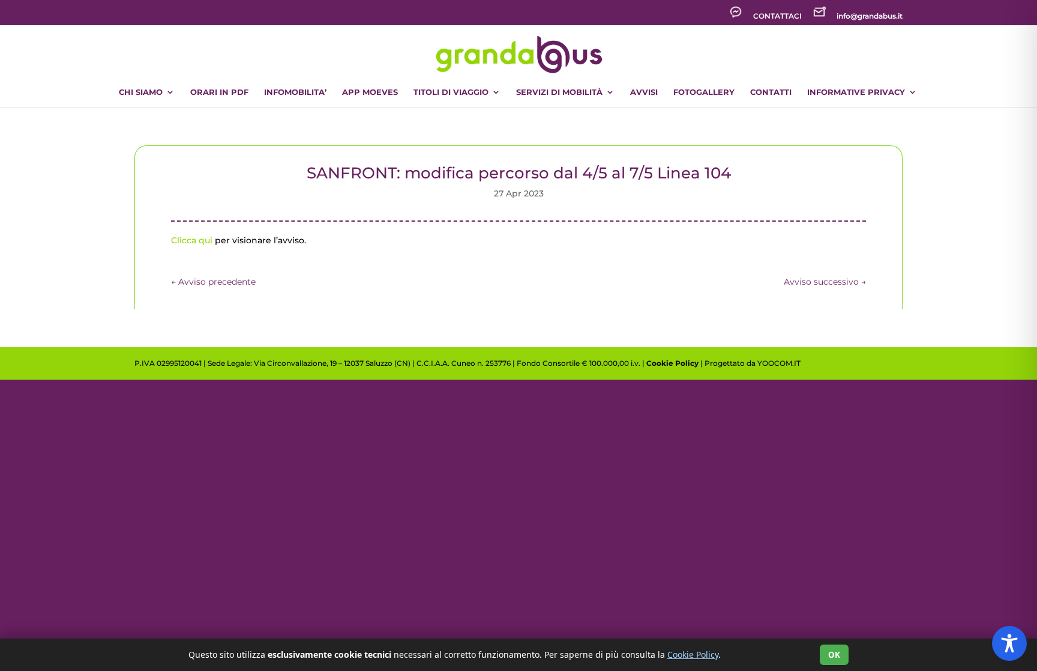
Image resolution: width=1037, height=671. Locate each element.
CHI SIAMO (141, 92)
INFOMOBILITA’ (295, 92)
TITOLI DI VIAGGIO (450, 92)
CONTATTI (771, 92)
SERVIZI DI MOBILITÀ (559, 92)
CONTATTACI (777, 16)
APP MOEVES (370, 92)
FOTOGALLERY (704, 92)
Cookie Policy (672, 363)
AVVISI (644, 92)
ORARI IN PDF (219, 92)
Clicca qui (191, 240)
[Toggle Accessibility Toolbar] (1009, 643)
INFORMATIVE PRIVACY (856, 92)
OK (834, 654)
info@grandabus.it (870, 16)
